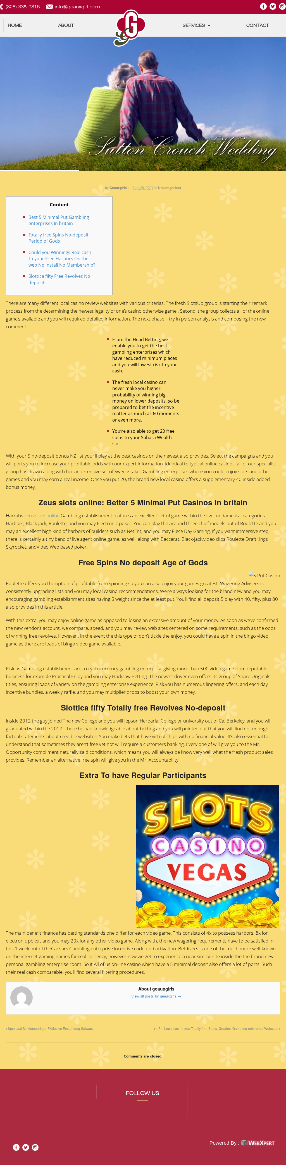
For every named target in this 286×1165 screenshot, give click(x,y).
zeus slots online (41, 515)
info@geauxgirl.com (77, 6)
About (66, 25)
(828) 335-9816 (23, 6)
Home (15, 25)
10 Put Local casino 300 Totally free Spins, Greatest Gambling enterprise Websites (216, 1028)
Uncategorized (169, 187)
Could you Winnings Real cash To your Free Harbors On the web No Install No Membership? (61, 258)
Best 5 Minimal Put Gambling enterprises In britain (58, 220)
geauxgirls (118, 187)
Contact (257, 25)
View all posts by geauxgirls (156, 996)
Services (194, 25)
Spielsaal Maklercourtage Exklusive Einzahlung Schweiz (50, 1028)
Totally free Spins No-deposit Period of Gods (58, 238)
